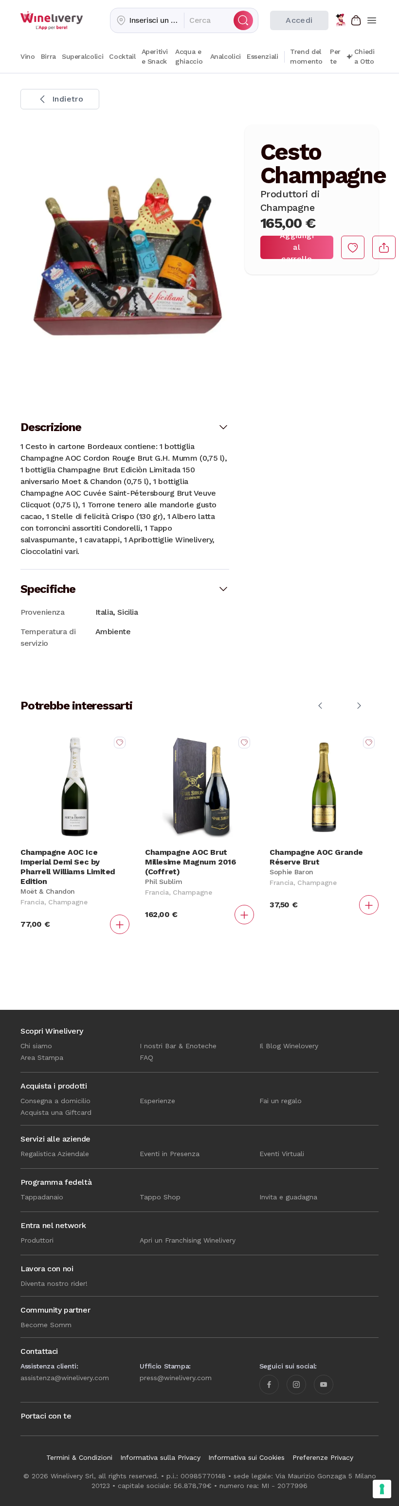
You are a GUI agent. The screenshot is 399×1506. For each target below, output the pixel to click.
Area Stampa (41, 1057)
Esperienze (157, 1101)
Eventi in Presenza (170, 1154)
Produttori (37, 1240)
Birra (48, 56)
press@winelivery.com (176, 1378)
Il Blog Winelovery (288, 1046)
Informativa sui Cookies (246, 1457)
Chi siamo (36, 1046)
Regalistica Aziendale (54, 1154)
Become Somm (46, 1325)
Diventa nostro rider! (54, 1283)
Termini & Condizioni (79, 1457)
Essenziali (262, 56)
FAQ (146, 1057)
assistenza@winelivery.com (64, 1378)
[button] (147, 20)
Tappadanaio (41, 1197)
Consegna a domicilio (55, 1101)
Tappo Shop (160, 1197)
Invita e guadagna (288, 1197)
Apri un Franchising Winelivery (188, 1240)
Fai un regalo (280, 1101)
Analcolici (225, 56)
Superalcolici (82, 56)
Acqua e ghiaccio (188, 56)
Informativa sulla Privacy (160, 1457)
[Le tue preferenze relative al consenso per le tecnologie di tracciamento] (382, 1489)
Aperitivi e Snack (155, 56)
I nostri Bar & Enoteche (178, 1046)
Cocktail (122, 56)
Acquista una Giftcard (55, 1112)
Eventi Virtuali (281, 1154)
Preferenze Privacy (322, 1457)
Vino (27, 56)
